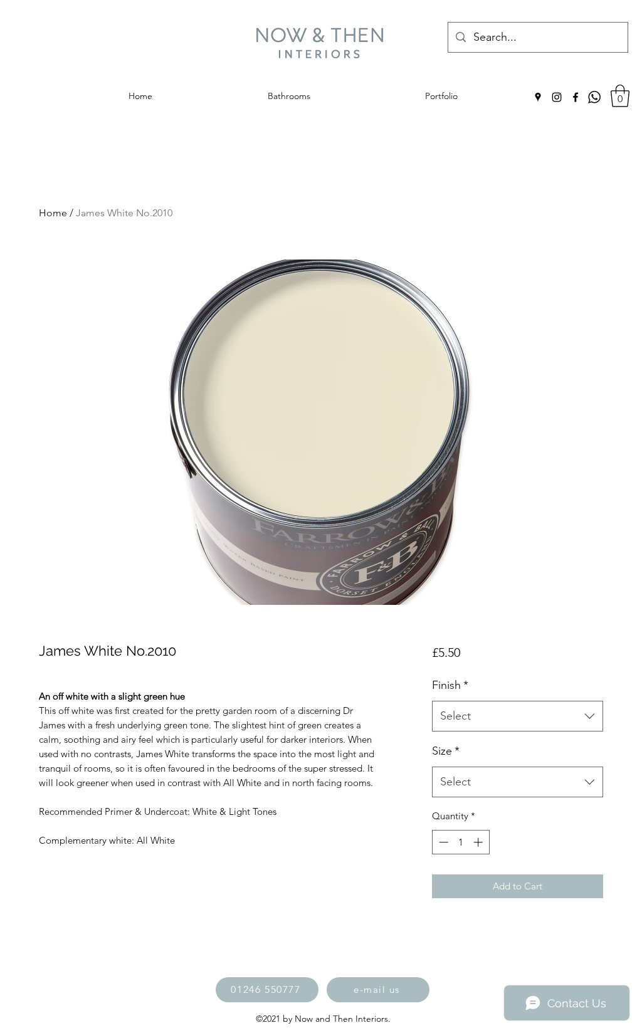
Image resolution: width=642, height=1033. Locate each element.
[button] (620, 96)
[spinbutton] (460, 842)
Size (446, 751)
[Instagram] (556, 97)
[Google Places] (538, 97)
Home (53, 213)
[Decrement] (442, 842)
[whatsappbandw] (594, 97)
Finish (450, 685)
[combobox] (517, 716)
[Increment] (479, 842)
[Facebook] (575, 97)
